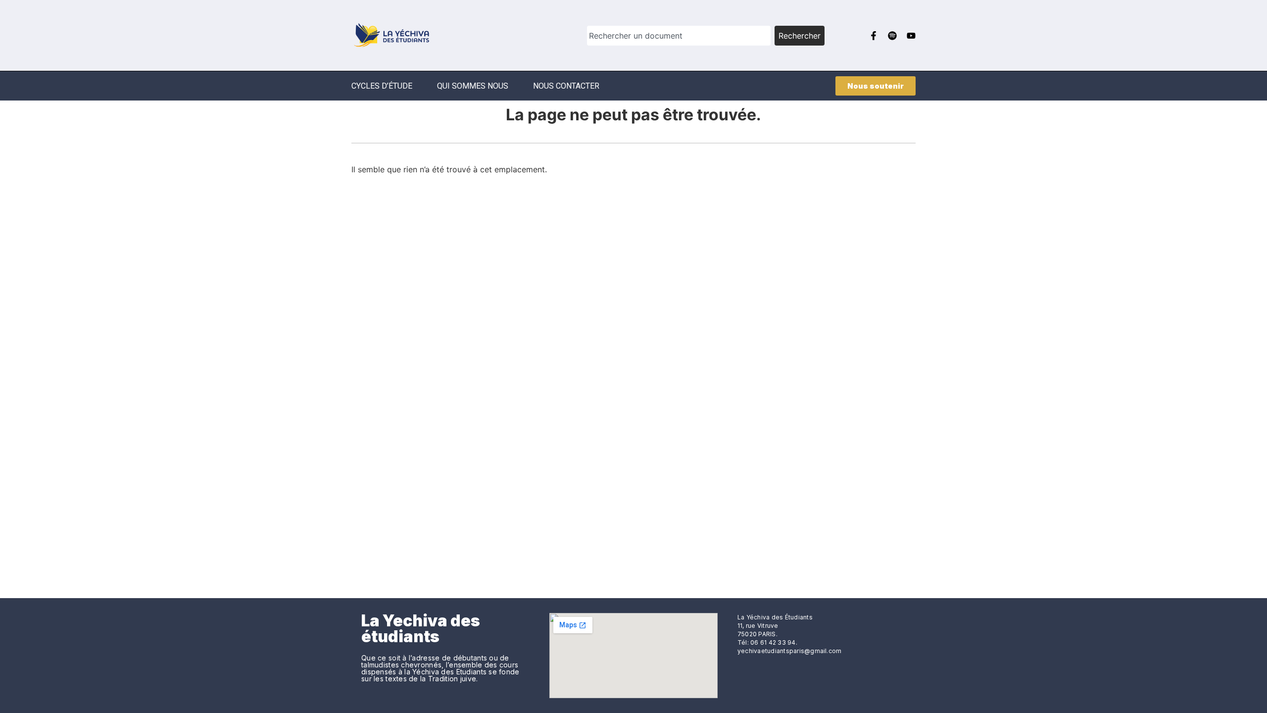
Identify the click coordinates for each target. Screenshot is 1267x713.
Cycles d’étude (381, 86)
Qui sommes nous (472, 86)
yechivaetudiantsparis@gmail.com (789, 651)
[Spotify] (892, 35)
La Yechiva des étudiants (420, 628)
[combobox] (679, 36)
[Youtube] (911, 35)
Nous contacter (566, 86)
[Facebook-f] (873, 35)
